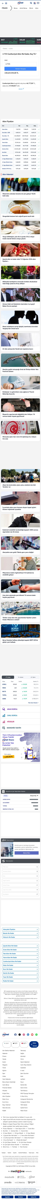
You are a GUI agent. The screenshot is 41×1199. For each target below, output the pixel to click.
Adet (5, 60)
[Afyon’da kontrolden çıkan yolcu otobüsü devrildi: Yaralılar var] (20, 475)
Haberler (4, 1053)
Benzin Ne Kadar (8, 933)
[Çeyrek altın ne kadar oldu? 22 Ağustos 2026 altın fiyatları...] (20, 250)
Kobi (21, 1076)
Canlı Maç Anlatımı (25, 1065)
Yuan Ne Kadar (8, 977)
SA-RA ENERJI (6, 802)
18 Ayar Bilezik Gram (7, 162)
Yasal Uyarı (31, 1153)
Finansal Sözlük (7, 1088)
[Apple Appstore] (15, 1044)
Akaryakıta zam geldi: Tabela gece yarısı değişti (18, 552)
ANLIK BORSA (12, 709)
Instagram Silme (25, 1102)
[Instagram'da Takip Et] (24, 1034)
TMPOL (4, 695)
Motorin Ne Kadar (9, 937)
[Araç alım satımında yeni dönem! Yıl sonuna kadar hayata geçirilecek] (20, 586)
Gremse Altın (5, 149)
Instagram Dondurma (26, 1099)
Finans (4, 1056)
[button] (6, 3)
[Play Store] (6, 1044)
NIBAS (4, 688)
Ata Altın (4, 152)
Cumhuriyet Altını (6, 145)
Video (4, 1076)
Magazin (4, 1065)
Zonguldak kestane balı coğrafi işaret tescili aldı (18, 216)
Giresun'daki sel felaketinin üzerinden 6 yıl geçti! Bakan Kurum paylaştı (19, 305)
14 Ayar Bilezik (7, 1133)
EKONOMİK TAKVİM (14, 728)
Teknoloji (23, 1050)
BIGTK (4, 691)
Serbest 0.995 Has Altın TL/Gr (7, 168)
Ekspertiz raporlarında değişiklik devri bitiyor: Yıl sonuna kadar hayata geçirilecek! (19, 415)
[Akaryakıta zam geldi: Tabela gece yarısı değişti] (20, 543)
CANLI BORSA (12, 715)
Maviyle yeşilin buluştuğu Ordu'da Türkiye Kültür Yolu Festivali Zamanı (20, 370)
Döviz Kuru (6, 1147)
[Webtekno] (19, 1182)
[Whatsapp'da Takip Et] (36, 1034)
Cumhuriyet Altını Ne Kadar (12, 961)
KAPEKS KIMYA (6, 799)
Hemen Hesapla (20, 69)
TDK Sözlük (23, 1105)
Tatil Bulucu (23, 1090)
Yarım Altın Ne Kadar (10, 957)
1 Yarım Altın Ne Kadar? (27, 1135)
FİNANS (5, 8)
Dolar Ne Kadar (8, 965)
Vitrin (22, 1059)
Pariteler (14, 1147)
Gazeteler (23, 1068)
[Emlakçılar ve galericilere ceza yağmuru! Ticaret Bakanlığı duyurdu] (20, 382)
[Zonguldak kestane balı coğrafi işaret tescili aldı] (20, 207)
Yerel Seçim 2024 (20, 1128)
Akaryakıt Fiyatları (9, 929)
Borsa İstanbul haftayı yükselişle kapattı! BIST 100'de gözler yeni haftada (20, 641)
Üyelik (14, 1153)
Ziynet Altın (5, 155)
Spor (3, 1073)
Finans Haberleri (7, 1128)
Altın (36, 8)
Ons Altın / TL (5, 136)
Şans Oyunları (24, 1073)
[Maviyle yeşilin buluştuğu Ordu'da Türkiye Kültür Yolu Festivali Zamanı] (20, 360)
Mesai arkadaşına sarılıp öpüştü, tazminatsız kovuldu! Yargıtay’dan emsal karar (20, 327)
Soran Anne (23, 1088)
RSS (37, 1153)
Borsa (15, 8)
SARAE (4, 699)
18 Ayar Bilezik (18, 1133)
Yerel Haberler (6, 1079)
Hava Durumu (6, 1108)
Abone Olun (26, 853)
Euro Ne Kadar (8, 969)
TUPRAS (5, 806)
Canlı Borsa (5, 1085)
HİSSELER (10, 722)
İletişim (4, 1153)
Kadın (4, 1062)
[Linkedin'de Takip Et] (28, 1034)
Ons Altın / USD (6, 132)
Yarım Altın (5, 142)
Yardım (9, 1153)
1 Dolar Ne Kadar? (29, 1138)
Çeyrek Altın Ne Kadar (10, 946)
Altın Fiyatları (6, 1096)
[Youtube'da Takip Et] (32, 1034)
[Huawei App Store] (24, 1044)
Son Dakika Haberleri (8, 1050)
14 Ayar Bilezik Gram (7, 159)
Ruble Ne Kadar (8, 981)
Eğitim (4, 1070)
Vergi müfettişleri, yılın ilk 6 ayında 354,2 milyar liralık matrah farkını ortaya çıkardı (18, 238)
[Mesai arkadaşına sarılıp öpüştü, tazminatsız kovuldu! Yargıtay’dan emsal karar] (20, 317)
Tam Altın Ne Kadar (9, 953)
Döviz (31, 8)
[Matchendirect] (21, 1177)
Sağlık (22, 1053)
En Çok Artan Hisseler (25, 1142)
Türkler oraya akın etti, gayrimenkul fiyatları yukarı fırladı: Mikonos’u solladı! (19, 619)
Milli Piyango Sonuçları (27, 1093)
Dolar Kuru (5, 1099)
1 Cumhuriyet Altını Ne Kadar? (12, 1138)
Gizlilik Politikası (22, 1153)
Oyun (22, 1082)
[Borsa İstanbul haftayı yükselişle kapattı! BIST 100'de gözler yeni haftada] (20, 631)
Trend (4, 1068)
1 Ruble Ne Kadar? (21, 1140)
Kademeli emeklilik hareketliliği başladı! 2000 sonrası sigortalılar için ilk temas (20, 531)
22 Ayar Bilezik (30, 1133)
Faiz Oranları (24, 1147)
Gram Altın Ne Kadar (10, 950)
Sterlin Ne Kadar (8, 973)
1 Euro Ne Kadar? (8, 1140)
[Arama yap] (31, 3)
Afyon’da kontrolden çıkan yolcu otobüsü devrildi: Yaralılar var (19, 486)
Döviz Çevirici (9, 861)
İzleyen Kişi (33, 795)
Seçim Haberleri (25, 1062)
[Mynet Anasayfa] (20, 2)
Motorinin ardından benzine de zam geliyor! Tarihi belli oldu (19, 195)
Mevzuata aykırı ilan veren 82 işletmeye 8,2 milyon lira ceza (19, 438)
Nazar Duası (23, 1110)
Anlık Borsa (23, 8)
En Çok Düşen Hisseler (9, 1142)
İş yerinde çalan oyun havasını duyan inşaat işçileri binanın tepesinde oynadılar (19, 508)
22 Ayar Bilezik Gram (7, 165)
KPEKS (4, 684)
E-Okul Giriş (24, 1096)
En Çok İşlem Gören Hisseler (11, 1144)
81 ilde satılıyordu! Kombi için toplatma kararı (18, 349)
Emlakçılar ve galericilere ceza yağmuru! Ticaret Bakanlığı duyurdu (18, 393)
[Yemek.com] (31, 1182)
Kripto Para (5, 1093)
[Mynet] (31, 1177)
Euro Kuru (5, 1102)
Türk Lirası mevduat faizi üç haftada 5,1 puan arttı (17, 1117)
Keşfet (4, 1110)
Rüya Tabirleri (6, 1105)
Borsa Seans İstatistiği (8, 1082)
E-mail (22, 1070)
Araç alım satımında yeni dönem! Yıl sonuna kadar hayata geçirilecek (19, 596)
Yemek (4, 1059)
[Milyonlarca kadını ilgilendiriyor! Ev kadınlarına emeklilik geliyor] (20, 563)
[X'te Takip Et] (19, 1034)
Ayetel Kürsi (24, 1108)
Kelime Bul (23, 1085)
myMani (22, 1079)
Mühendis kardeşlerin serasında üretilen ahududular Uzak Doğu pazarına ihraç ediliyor (20, 283)
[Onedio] (8, 1182)
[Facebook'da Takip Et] (15, 1034)
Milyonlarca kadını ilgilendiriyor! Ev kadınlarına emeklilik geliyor (18, 574)
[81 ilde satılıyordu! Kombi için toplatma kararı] (20, 339)
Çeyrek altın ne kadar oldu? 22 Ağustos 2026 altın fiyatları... (19, 260)
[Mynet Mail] (38, 3)
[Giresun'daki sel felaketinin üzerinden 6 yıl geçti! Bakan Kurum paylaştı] (20, 295)
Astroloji (22, 1056)
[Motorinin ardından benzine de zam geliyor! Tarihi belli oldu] (20, 184)
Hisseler (4, 1090)
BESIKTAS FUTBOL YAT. (8, 809)
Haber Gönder (35, 1044)
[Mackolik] (10, 1177)
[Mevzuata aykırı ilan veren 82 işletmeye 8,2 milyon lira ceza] (20, 427)
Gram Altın (4, 129)
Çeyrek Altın (5, 139)
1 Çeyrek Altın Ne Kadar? (10, 1135)
